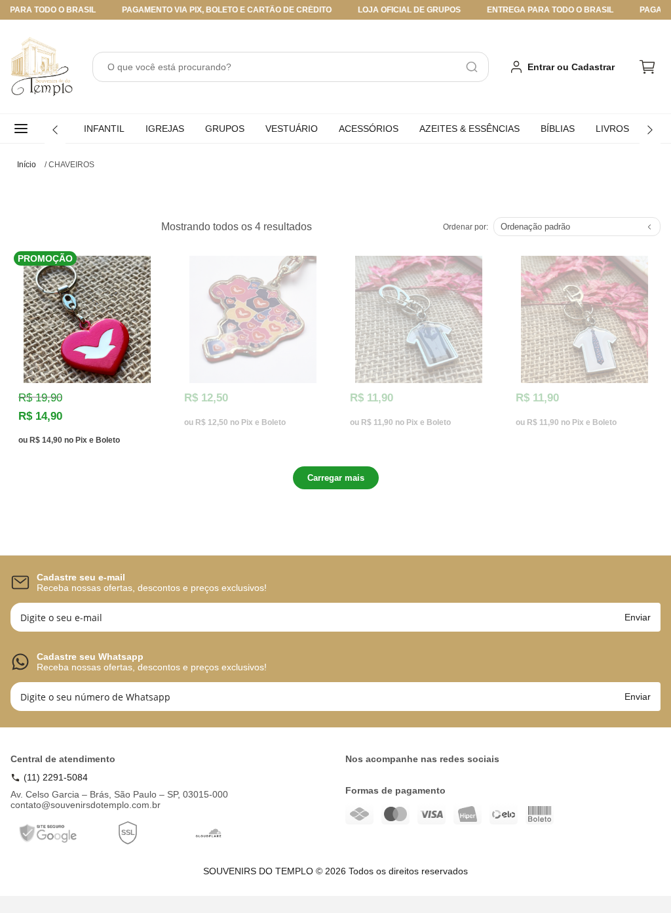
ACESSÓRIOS (368, 128)
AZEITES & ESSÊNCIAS (469, 128)
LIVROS (612, 128)
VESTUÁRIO (291, 128)
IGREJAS (164, 128)
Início (26, 164)
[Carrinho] (647, 67)
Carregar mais (335, 478)
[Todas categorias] (23, 128)
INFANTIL (104, 128)
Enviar (637, 617)
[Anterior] (55, 129)
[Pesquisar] (472, 67)
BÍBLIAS (558, 128)
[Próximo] (650, 129)
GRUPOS (224, 128)
